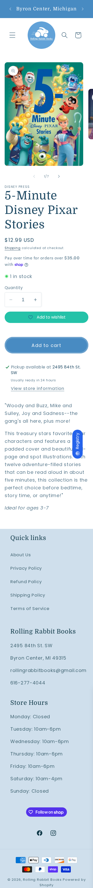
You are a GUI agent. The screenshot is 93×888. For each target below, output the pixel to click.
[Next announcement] (82, 8)
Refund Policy (26, 581)
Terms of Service (30, 608)
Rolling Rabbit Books (42, 879)
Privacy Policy (26, 568)
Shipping (13, 248)
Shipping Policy (27, 595)
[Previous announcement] (10, 8)
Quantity (14, 287)
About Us (20, 555)
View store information (37, 388)
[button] (12, 35)
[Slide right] (59, 176)
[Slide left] (34, 176)
